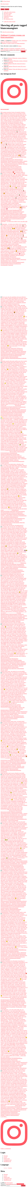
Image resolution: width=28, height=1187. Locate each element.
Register (6, 1156)
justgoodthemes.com (11, 1184)
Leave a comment (12, 42)
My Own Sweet (4, 4)
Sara (5, 40)
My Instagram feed (8, 19)
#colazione (12, 48)
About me (6, 17)
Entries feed (7, 1158)
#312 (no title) (7, 14)
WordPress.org (7, 1161)
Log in (5, 1157)
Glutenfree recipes (8, 16)
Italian (19, 46)
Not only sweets (8, 13)
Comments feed (7, 1160)
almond (23, 48)
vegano (25, 50)
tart (14, 50)
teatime (17, 50)
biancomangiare (4, 50)
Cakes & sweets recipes (9, 12)
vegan (21, 50)
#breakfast (6, 48)
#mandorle (17, 48)
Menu (2, 9)
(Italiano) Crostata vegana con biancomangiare (13, 36)
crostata (11, 50)
